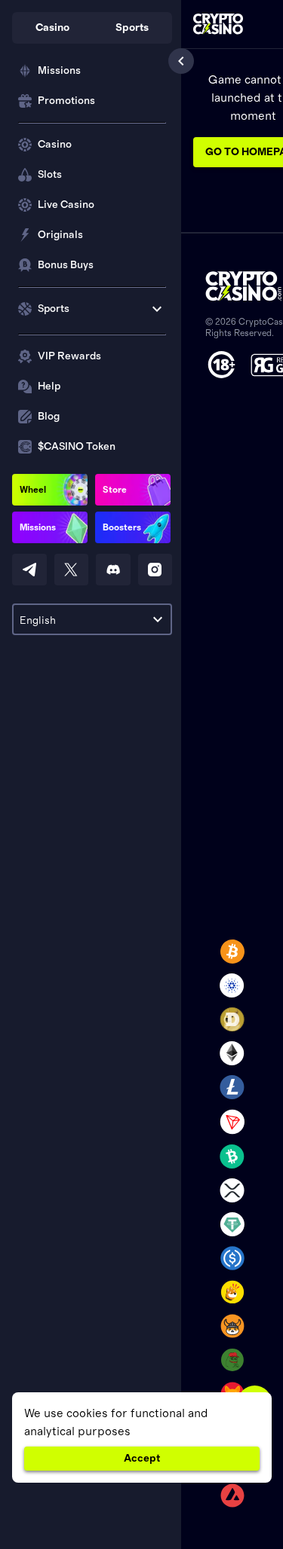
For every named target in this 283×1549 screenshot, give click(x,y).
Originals (60, 235)
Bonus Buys (66, 265)
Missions (59, 71)
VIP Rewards (69, 356)
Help (49, 386)
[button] (52, 28)
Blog (49, 416)
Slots (50, 175)
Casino (55, 144)
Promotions (66, 101)
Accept (142, 1458)
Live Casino (66, 205)
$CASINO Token (76, 446)
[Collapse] (181, 61)
